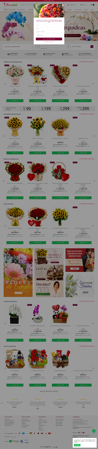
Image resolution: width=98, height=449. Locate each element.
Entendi (77, 445)
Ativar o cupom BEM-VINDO (49, 39)
